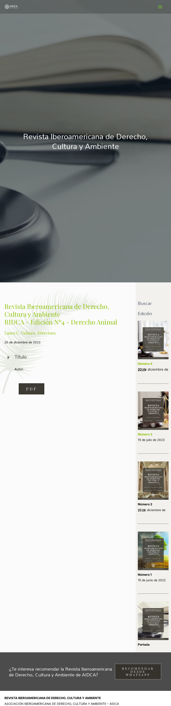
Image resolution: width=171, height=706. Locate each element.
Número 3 (145, 434)
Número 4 (145, 363)
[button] (31, 388)
